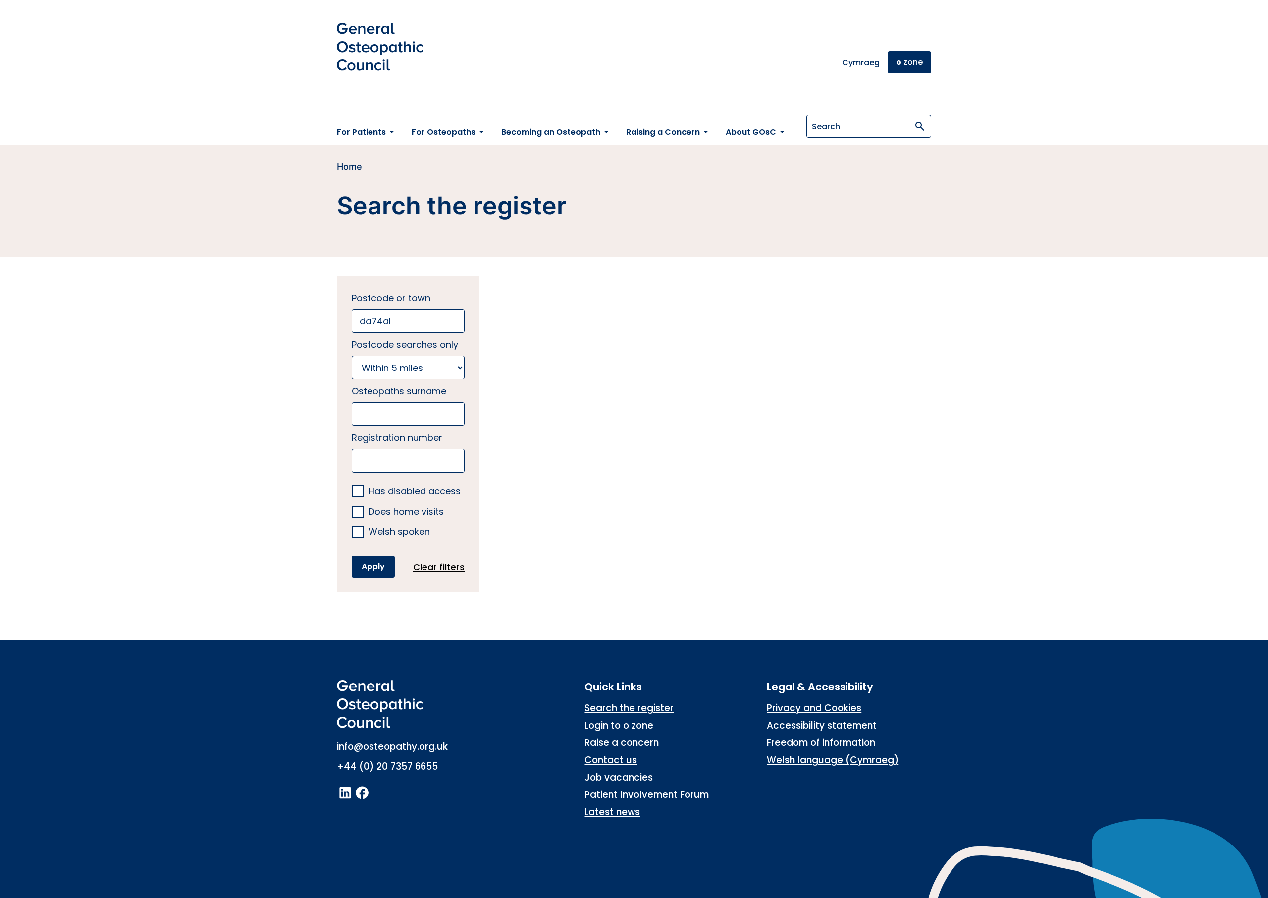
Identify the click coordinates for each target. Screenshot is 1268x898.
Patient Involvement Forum (646, 794)
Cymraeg (861, 62)
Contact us (610, 760)
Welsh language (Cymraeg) (832, 760)
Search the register (629, 708)
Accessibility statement (822, 725)
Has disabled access (415, 491)
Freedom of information (821, 742)
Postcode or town (391, 298)
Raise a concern (621, 742)
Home (349, 166)
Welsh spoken (399, 532)
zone (909, 62)
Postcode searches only (405, 344)
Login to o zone (618, 725)
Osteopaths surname (399, 391)
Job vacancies (618, 777)
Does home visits (406, 512)
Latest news (612, 812)
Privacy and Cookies (814, 708)
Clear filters (439, 567)
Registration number (397, 437)
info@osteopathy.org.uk (392, 746)
